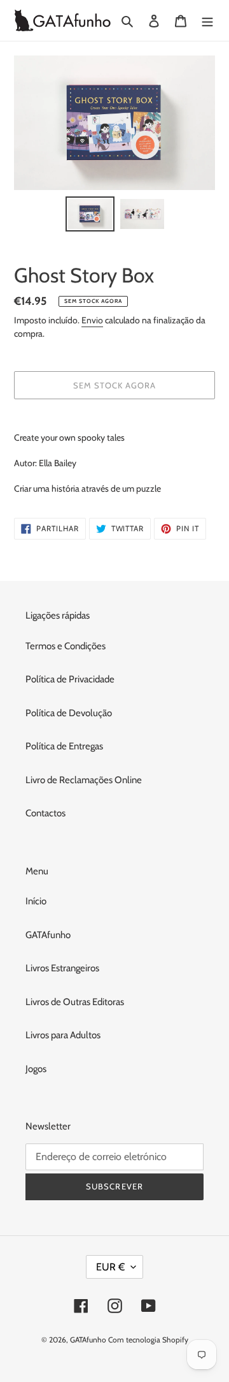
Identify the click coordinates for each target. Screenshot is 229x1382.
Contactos (45, 813)
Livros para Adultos (63, 1035)
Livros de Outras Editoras (74, 1002)
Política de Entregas (64, 746)
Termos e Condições (65, 646)
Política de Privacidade (69, 679)
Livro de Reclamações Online (83, 780)
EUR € (110, 1267)
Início (35, 901)
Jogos (35, 1069)
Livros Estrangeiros (62, 968)
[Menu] (207, 20)
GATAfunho (48, 935)
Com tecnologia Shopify (148, 1339)
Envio (92, 320)
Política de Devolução (68, 713)
